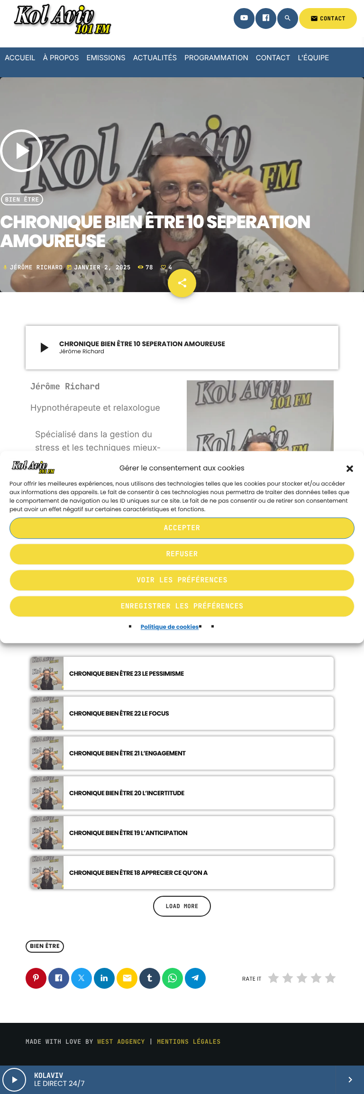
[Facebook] (265, 18)
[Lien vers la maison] (61, 18)
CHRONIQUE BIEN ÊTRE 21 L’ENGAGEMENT (127, 753)
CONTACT (328, 18)
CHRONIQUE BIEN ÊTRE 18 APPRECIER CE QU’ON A (138, 872)
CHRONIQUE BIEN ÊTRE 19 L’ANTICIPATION (128, 832)
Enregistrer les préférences (181, 606)
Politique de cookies (170, 627)
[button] (350, 468)
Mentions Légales (188, 1042)
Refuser (182, 554)
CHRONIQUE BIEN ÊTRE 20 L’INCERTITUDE (126, 793)
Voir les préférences (182, 580)
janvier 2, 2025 (100, 267)
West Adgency (121, 1042)
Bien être (22, 199)
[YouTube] (244, 18)
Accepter (182, 528)
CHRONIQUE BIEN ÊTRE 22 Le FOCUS (119, 713)
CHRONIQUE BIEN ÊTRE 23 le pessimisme (126, 673)
